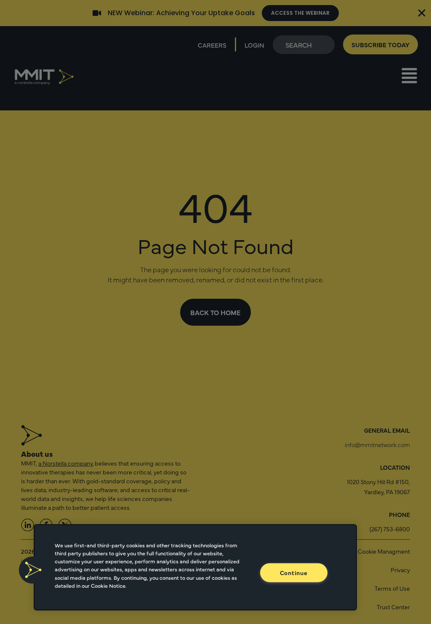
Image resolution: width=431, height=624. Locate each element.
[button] (32, 570)
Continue (294, 572)
